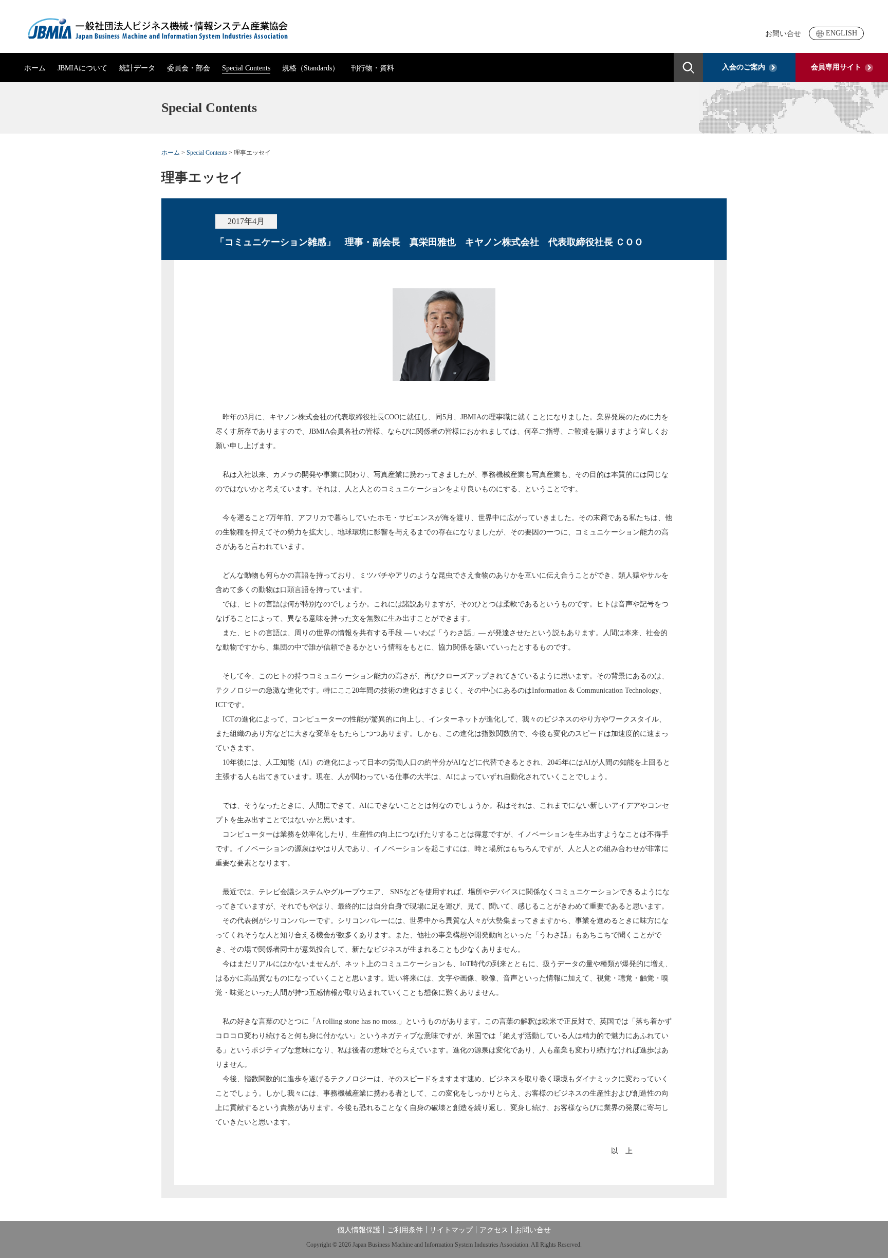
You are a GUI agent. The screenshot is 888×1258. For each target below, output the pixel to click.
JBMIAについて (82, 68)
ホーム (35, 68)
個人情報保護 (358, 1230)
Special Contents (246, 68)
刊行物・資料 (372, 68)
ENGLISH (841, 33)
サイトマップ (451, 1230)
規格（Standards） (310, 68)
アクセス (493, 1230)
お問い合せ (783, 34)
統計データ (137, 68)
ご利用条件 (405, 1230)
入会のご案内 (743, 67)
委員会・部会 (188, 68)
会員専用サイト (836, 67)
